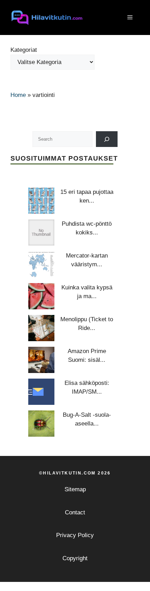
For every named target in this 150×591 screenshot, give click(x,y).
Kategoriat (23, 50)
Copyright (75, 558)
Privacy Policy (75, 535)
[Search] (107, 139)
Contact (75, 512)
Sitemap (75, 489)
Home (18, 95)
